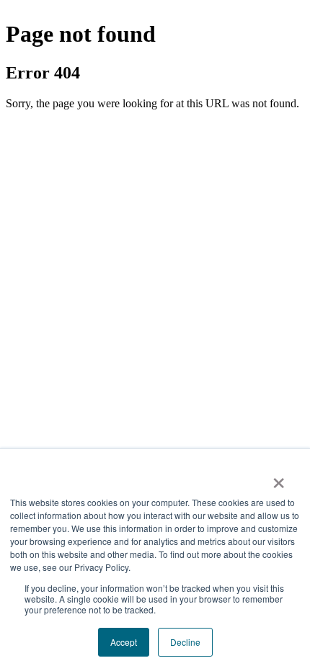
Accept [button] (123, 642)
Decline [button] (185, 642)
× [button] (278, 478)
